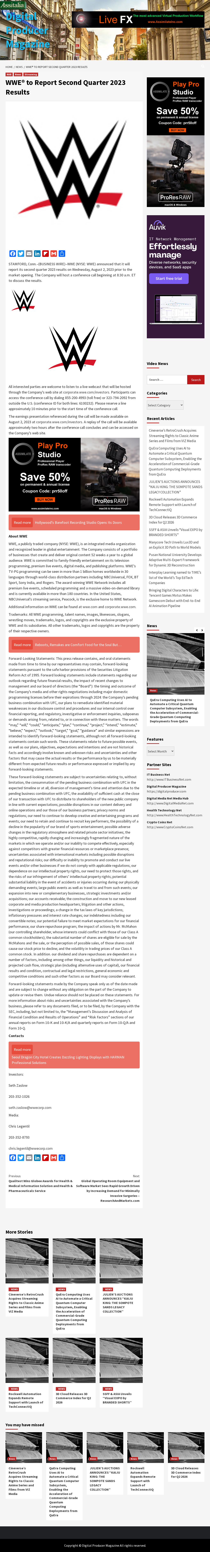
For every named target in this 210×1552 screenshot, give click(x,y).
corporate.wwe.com (120, 606)
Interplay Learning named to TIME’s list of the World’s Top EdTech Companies (175, 577)
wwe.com (90, 606)
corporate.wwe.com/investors (86, 392)
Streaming (31, 74)
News (18, 74)
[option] (176, 682)
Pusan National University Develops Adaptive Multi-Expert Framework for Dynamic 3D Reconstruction (175, 559)
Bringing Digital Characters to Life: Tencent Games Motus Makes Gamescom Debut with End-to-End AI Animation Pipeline (174, 598)
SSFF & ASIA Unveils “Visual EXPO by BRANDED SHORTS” (117, 1398)
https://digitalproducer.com (166, 791)
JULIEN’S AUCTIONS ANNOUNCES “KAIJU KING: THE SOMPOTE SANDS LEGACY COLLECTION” (118, 1302)
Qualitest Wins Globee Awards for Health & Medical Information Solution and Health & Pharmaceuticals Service (41, 1183)
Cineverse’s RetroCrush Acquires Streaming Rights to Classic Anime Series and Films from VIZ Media (26, 1302)
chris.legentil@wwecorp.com (31, 1148)
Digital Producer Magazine (28, 29)
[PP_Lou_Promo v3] (74, 474)
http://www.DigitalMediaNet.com (170, 803)
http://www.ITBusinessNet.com (169, 779)
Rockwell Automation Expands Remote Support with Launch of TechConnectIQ (26, 1400)
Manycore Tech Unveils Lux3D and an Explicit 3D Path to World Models (175, 545)
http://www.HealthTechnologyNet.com (174, 815)
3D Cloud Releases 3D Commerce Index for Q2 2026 (73, 1398)
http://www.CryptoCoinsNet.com (170, 827)
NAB (9, 74)
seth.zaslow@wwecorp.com (30, 1107)
